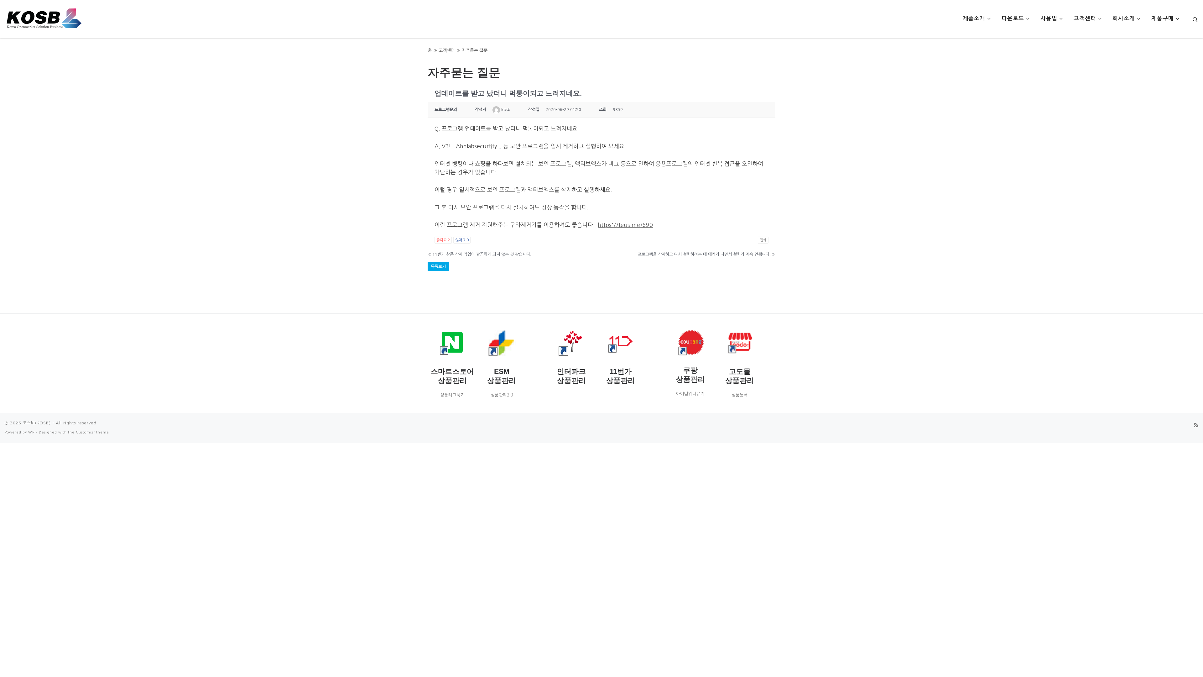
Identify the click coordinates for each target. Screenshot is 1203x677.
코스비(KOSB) (37, 423)
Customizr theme (92, 432)
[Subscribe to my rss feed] (1196, 425)
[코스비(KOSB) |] (44, 17)
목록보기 (438, 267)
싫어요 (462, 240)
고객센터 (447, 50)
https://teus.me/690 (625, 225)
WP (31, 432)
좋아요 (443, 240)
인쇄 (763, 240)
